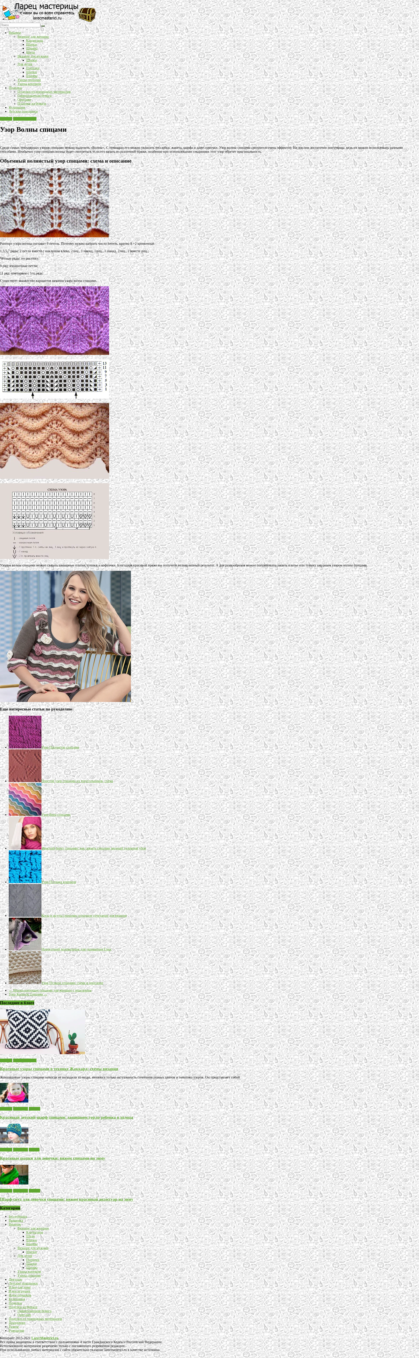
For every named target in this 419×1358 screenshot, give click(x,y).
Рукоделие (16, 1330)
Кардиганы (34, 40)
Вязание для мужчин (32, 56)
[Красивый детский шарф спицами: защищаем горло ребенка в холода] (14, 1101)
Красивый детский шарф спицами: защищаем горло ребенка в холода (66, 1117)
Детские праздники (23, 111)
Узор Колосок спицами (28, 994)
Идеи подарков (20, 1295)
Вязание (15, 33)
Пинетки (32, 68)
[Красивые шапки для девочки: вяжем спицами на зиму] (14, 1142)
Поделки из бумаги (31, 103)
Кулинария (17, 107)
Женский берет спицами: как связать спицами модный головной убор (93, 848)
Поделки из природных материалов (44, 92)
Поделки (15, 88)
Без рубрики (18, 1216)
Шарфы (32, 48)
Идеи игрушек (19, 1291)
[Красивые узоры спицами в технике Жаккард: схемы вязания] (42, 1053)
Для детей (24, 64)
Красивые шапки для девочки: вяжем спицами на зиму (52, 1158)
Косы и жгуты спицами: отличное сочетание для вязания (84, 915)
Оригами (24, 99)
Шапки (31, 44)
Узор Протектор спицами (60, 747)
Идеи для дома (20, 1287)
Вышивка (16, 1220)
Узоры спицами (29, 80)
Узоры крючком (29, 84)
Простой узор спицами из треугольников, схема (77, 781)
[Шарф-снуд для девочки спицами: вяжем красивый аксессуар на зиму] (14, 1183)
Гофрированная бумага (34, 95)
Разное (14, 1326)
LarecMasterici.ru (44, 1338)
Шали (30, 52)
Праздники (17, 1323)
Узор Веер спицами (55, 814)
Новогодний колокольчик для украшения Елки (76, 949)
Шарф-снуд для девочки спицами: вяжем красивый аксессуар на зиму (66, 1199)
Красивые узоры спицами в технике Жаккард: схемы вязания (59, 1068)
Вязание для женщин (33, 36)
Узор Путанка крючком (58, 882)
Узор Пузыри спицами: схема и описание (72, 983)
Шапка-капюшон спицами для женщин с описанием (50, 990)
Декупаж (15, 1279)
